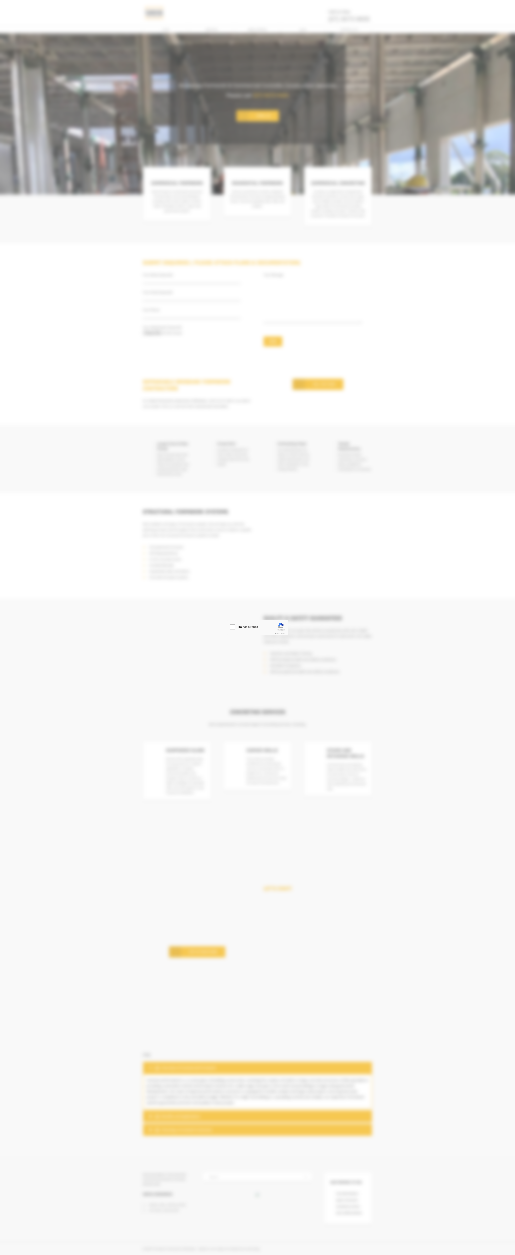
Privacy (277, 634)
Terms (283, 634)
